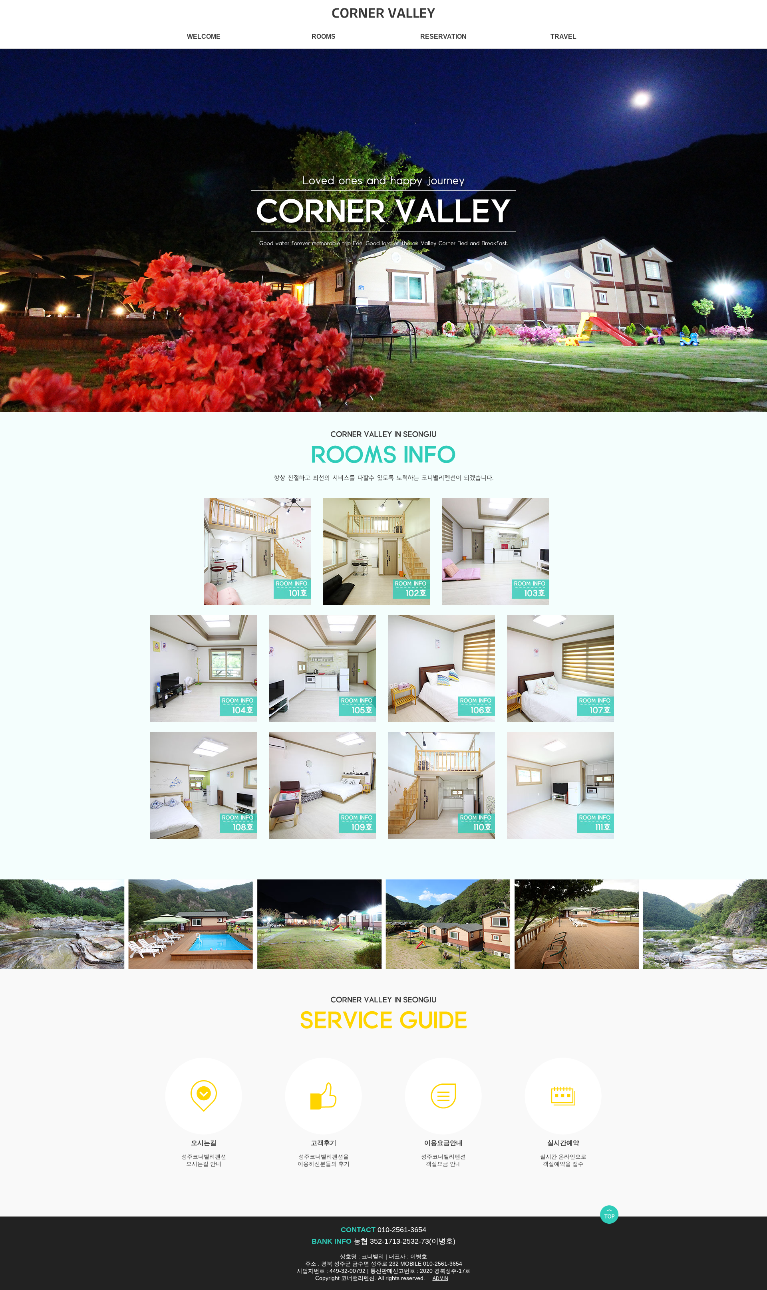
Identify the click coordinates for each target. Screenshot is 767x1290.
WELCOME (204, 36)
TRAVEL (563, 36)
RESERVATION (443, 36)
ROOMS (324, 36)
